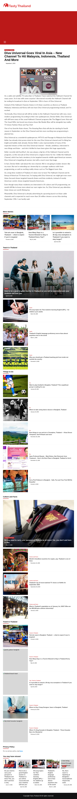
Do (30, 382)
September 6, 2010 (10, 63)
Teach (6, 288)
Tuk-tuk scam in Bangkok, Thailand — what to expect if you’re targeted (14, 235)
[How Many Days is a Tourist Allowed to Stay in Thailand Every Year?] (38, 222)
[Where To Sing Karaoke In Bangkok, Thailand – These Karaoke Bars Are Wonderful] (15, 731)
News (64, 766)
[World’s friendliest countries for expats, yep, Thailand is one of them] (15, 560)
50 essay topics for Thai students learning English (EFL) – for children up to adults (38, 776)
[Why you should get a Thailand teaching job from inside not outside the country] (15, 358)
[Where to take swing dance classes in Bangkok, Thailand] (15, 410)
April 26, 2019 (57, 241)
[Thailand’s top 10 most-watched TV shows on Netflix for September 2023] (15, 584)
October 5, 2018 (34, 484)
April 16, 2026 (9, 295)
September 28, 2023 (35, 586)
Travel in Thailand (9, 50)
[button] (5, 41)
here (21, 751)
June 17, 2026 (9, 545)
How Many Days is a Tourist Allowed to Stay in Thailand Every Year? (38, 235)
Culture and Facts (9, 537)
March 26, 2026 (34, 313)
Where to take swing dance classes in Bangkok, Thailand (47, 409)
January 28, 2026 (68, 784)
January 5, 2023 (34, 610)
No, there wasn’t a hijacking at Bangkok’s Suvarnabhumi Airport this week (67, 776)
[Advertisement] (38, 25)
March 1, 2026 (34, 337)
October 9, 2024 (9, 239)
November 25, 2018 (35, 436)
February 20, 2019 (35, 709)
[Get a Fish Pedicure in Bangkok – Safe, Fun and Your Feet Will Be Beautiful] (15, 481)
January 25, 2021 (35, 389)
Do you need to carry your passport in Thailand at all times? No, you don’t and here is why (9, 776)
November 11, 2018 (35, 460)
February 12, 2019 (35, 734)
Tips (54, 227)
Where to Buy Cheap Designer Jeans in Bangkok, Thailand (48, 707)
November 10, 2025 (35, 563)
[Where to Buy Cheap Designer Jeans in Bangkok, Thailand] (15, 707)
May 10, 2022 (33, 239)
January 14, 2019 (35, 411)
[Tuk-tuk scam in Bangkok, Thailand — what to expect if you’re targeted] (14, 222)
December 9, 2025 (35, 361)
